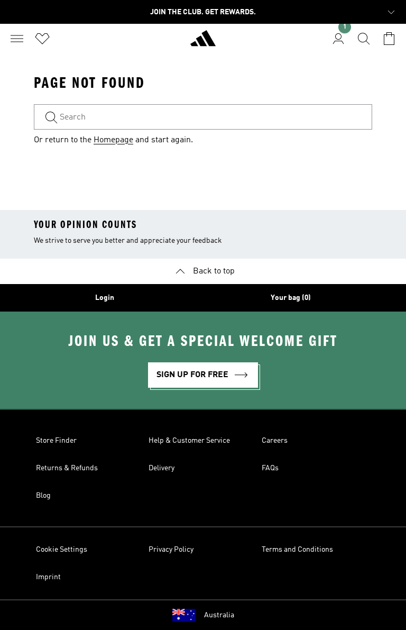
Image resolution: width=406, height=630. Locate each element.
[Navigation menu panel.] (17, 38)
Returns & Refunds (67, 468)
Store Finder (56, 440)
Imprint (48, 577)
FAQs (270, 468)
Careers (275, 440)
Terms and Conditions (297, 549)
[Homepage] (203, 43)
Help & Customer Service (189, 440)
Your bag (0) (291, 298)
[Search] (363, 38)
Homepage (113, 140)
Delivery (161, 468)
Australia (219, 615)
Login (104, 298)
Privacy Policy (171, 549)
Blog (43, 495)
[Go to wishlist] (42, 38)
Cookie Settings (61, 549)
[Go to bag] (389, 38)
